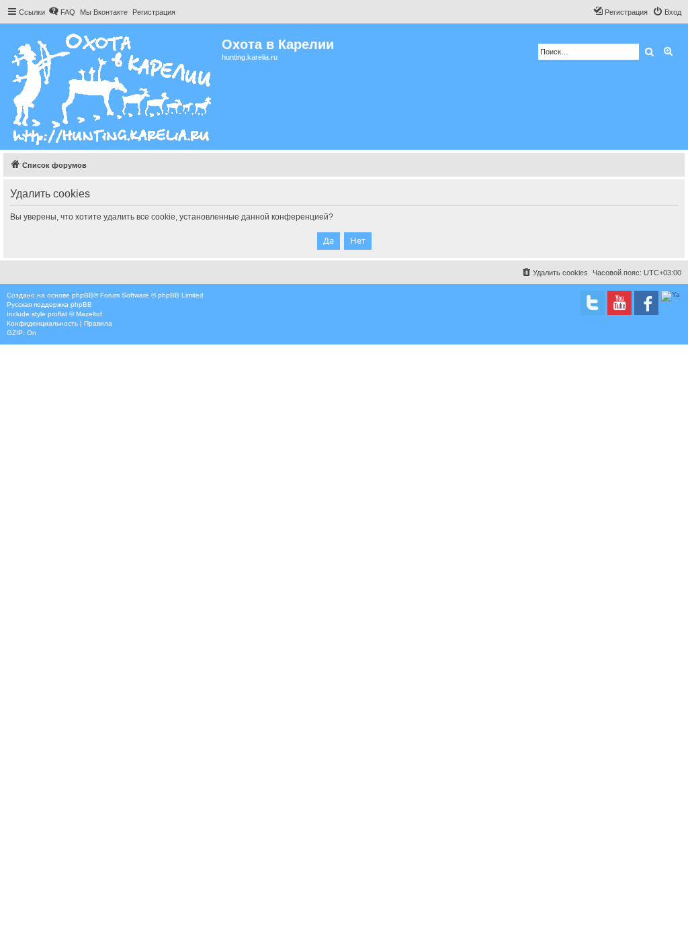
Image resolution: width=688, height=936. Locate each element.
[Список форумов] (112, 86)
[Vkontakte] (592, 303)
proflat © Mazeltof (75, 314)
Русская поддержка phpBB (49, 304)
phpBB (82, 295)
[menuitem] (61, 12)
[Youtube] (619, 303)
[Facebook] (646, 303)
